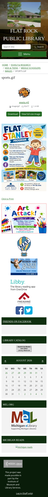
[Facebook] (20, 310)
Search (40, 46)
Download (13, 114)
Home (5, 65)
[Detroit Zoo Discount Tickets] (24, 266)
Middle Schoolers (31, 68)
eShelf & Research (21, 65)
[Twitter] (28, 310)
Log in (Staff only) (24, 493)
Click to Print (8, 198)
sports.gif (24, 102)
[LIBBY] (23, 284)
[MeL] (24, 420)
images (8, 71)
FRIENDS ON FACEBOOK (17, 321)
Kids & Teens (11, 68)
